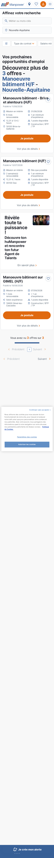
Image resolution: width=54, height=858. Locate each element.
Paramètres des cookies (27, 437)
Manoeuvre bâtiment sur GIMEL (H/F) (23, 279)
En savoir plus (26, 265)
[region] (27, 429)
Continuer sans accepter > (40, 410)
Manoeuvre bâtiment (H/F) (24, 161)
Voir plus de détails (27, 148)
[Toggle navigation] (50, 4)
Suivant (42, 358)
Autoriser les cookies (27, 445)
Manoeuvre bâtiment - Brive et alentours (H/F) (25, 100)
